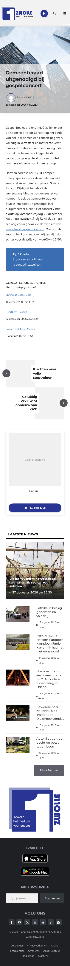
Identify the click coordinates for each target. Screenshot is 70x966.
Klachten (43, 956)
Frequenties (17, 950)
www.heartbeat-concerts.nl (25, 229)
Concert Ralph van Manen (20, 329)
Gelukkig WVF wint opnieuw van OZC (26, 403)
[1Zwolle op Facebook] (12, 922)
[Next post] (63, 403)
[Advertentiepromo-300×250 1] (35, 830)
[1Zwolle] (17, 13)
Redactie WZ (24, 97)
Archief (55, 945)
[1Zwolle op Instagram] (35, 922)
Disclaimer (17, 945)
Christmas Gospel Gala (18, 294)
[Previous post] (6, 373)
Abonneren (52, 898)
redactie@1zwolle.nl (27, 264)
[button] (54, 13)
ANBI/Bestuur (51, 950)
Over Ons (34, 950)
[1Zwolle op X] (27, 922)
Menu (66, 24)
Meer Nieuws (49, 770)
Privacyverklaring (37, 945)
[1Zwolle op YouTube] (51, 922)
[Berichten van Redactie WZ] (11, 97)
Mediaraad (28, 956)
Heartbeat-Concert (16, 312)
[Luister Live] (44, 13)
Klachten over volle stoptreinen (44, 373)
